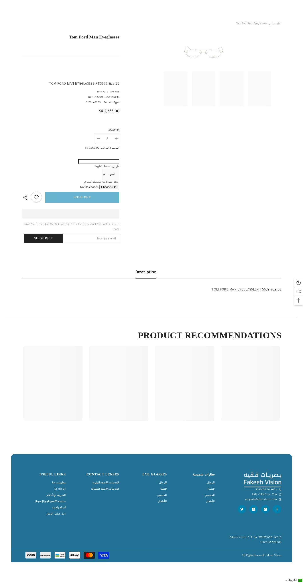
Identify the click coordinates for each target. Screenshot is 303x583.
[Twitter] (242, 509)
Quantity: (113, 130)
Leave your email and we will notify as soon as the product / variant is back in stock (71, 227)
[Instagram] (265, 509)
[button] (293, 580)
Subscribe (43, 238)
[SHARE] (26, 197)
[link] (250, 400)
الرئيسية (276, 23)
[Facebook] (277, 509)
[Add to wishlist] (36, 197)
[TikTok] (253, 509)
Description (146, 272)
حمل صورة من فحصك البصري (101, 182)
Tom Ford (102, 92)
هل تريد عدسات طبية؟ (106, 166)
